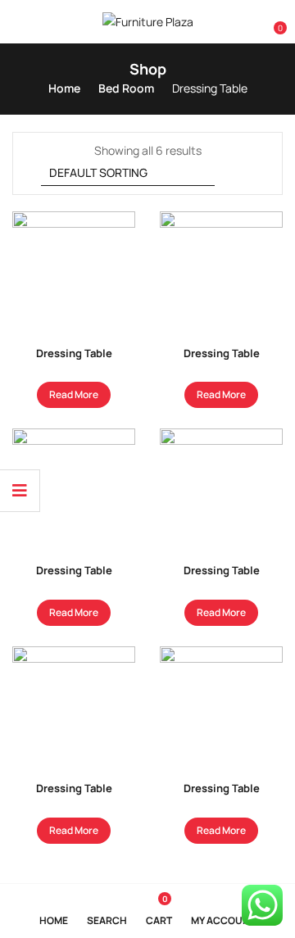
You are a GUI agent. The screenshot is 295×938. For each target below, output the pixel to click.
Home (64, 88)
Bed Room (126, 88)
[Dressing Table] (73, 272)
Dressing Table (74, 353)
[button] (272, 22)
